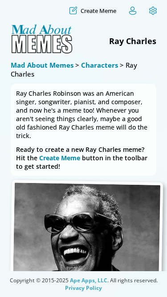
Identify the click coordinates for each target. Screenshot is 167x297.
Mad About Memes (42, 65)
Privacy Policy (83, 288)
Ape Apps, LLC (88, 280)
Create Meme (59, 158)
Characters (99, 65)
